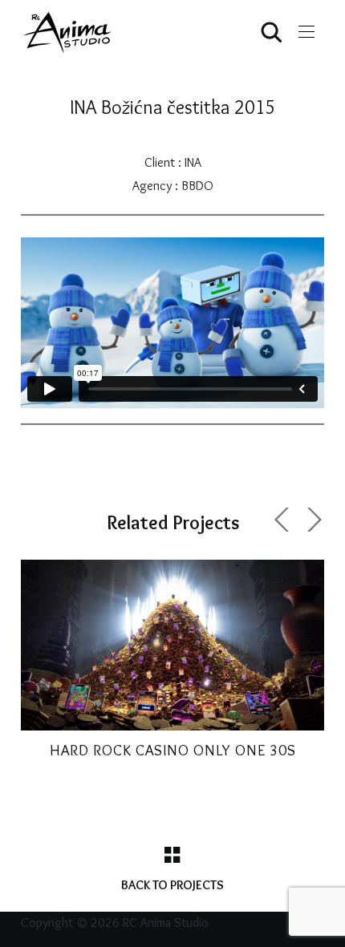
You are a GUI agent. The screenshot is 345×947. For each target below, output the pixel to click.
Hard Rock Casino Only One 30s (173, 750)
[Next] (312, 520)
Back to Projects (172, 884)
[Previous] (284, 520)
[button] (306, 32)
